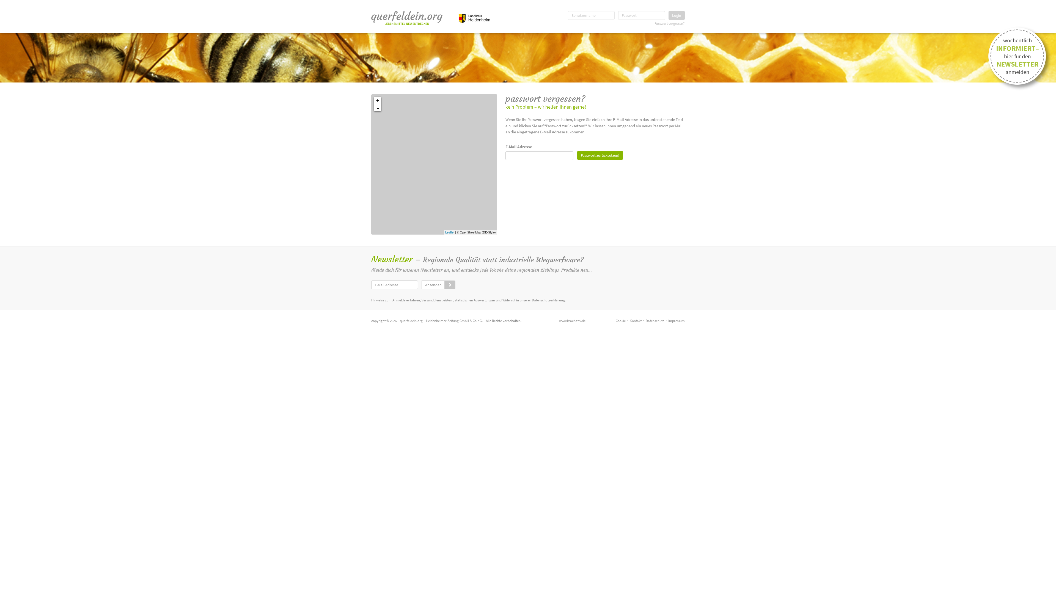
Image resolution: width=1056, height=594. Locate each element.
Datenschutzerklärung (548, 300)
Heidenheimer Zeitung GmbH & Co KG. (454, 320)
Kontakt (636, 320)
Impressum (676, 320)
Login (676, 15)
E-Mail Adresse (518, 146)
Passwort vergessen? (669, 23)
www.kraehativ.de (572, 320)
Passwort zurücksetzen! (600, 155)
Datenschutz (655, 320)
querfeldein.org (411, 320)
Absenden (433, 284)
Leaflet (449, 232)
